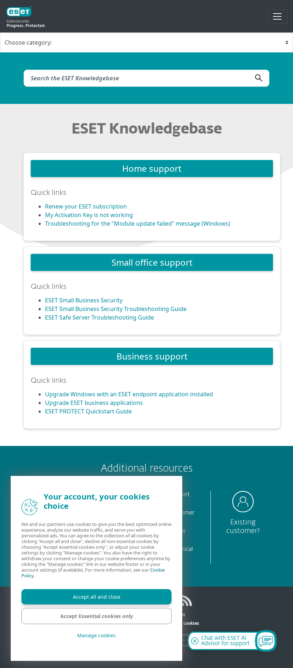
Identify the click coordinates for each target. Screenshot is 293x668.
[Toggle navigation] (277, 16)
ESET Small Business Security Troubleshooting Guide (116, 309)
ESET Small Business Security (84, 300)
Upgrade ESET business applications (94, 403)
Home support (152, 168)
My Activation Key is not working (89, 215)
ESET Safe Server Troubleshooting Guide (99, 317)
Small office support (152, 262)
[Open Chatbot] (266, 641)
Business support (152, 356)
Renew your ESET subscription (86, 206)
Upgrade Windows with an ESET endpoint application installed (129, 394)
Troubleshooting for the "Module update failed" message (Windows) (137, 223)
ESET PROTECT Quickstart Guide (88, 411)
